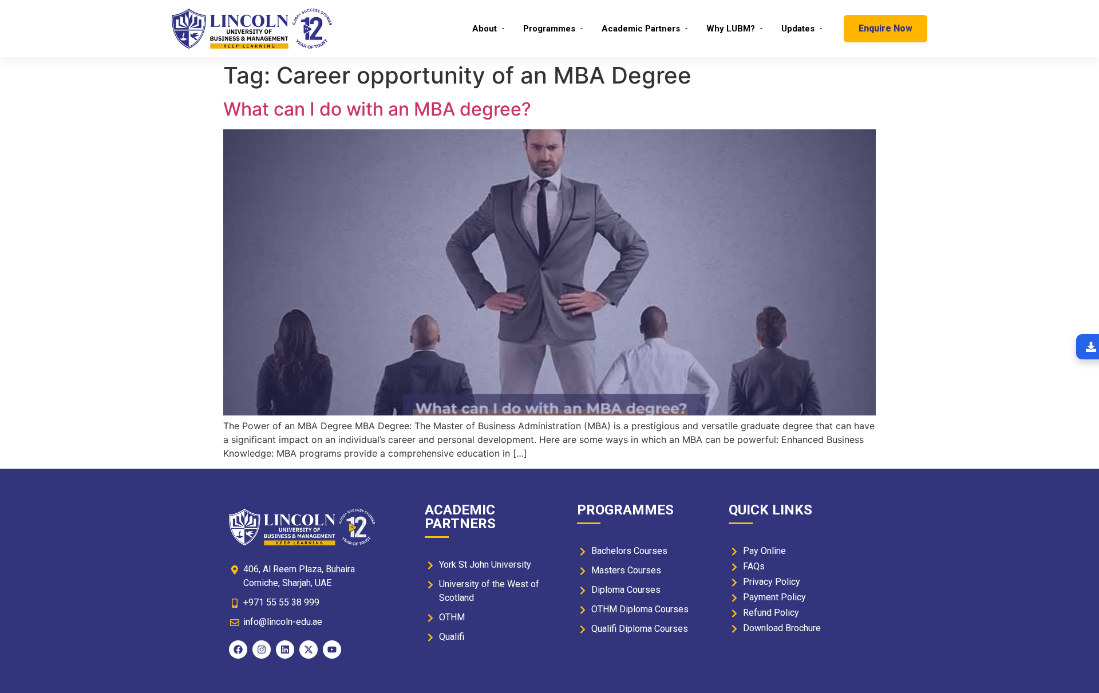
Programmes (549, 28)
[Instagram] (261, 649)
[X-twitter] (308, 649)
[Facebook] (238, 649)
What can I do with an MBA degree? (377, 109)
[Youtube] (332, 649)
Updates (798, 28)
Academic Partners (641, 28)
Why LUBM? (730, 28)
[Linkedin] (285, 649)
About (484, 28)
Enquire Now (885, 28)
